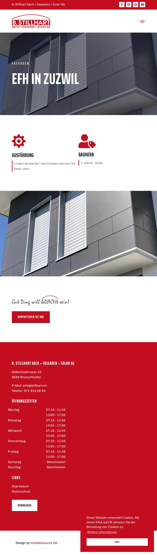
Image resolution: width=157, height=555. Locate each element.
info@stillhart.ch (35, 385)
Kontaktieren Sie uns (31, 316)
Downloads (25, 505)
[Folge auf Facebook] (121, 5)
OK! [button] (117, 541)
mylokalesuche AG (43, 543)
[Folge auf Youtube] (142, 5)
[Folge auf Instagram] (128, 5)
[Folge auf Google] (135, 5)
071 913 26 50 (34, 391)
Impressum (20, 486)
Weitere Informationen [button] (102, 532)
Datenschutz (21, 491)
